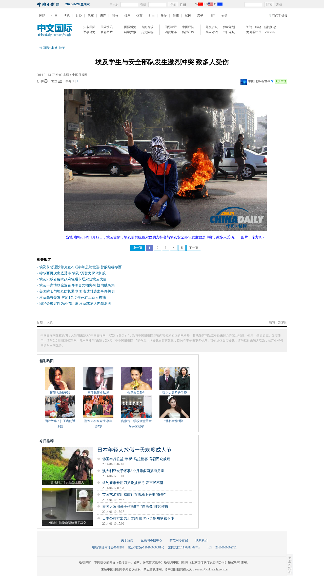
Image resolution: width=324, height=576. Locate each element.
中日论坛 (229, 32)
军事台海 (89, 32)
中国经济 (188, 27)
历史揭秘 (147, 32)
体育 (139, 15)
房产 (103, 15)
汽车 (91, 15)
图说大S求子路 (60, 392)
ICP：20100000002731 (222, 547)
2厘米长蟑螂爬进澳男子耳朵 (67, 523)
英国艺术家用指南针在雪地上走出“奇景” (134, 495)
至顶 (289, 564)
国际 (42, 15)
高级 (279, 5)
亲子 (200, 15)
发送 (54, 81)
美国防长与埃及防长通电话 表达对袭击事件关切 (77, 291)
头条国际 (89, 27)
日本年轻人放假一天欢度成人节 (134, 450)
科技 (115, 15)
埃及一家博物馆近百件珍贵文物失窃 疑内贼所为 (77, 285)
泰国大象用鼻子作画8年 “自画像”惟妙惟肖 (135, 506)
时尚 (152, 15)
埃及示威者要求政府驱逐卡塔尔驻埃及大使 (73, 279)
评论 (249, 27)
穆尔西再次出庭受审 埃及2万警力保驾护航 (72, 273)
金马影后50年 (136, 392)
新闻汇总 (270, 27)
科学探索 (130, 32)
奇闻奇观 (147, 27)
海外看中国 (253, 32)
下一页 (193, 248)
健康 (176, 15)
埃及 (50, 322)
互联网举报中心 (151, 540)
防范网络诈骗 (179, 540)
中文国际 (43, 48)
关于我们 (127, 540)
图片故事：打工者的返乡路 (60, 423)
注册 (183, 5)
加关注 (281, 81)
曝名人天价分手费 (175, 392)
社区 (212, 15)
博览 (67, 15)
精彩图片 (106, 32)
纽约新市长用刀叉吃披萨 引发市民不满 (133, 483)
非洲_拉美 (58, 48)
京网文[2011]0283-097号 (184, 547)
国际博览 (130, 27)
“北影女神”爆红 (174, 421)
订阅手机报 (279, 15)
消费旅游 (171, 32)
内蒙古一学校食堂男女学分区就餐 (136, 423)
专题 (224, 15)
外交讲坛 (212, 27)
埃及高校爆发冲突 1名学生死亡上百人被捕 (72, 297)
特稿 (258, 27)
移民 (188, 15)
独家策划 (229, 27)
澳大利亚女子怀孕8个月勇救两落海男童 (133, 471)
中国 (54, 15)
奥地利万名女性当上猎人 (67, 482)
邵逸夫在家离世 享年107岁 (98, 423)
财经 (79, 15)
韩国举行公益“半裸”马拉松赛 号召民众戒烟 (136, 459)
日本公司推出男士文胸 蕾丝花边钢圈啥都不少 (138, 518)
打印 (40, 81)
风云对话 (212, 32)
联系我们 (201, 540)
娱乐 (127, 15)
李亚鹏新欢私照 (98, 392)
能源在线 (188, 32)
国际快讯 (106, 27)
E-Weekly (269, 32)
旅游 (164, 15)
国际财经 (171, 27)
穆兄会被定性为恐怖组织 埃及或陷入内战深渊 (75, 303)
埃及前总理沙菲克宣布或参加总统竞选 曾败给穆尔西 (80, 267)
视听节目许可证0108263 (108, 547)
